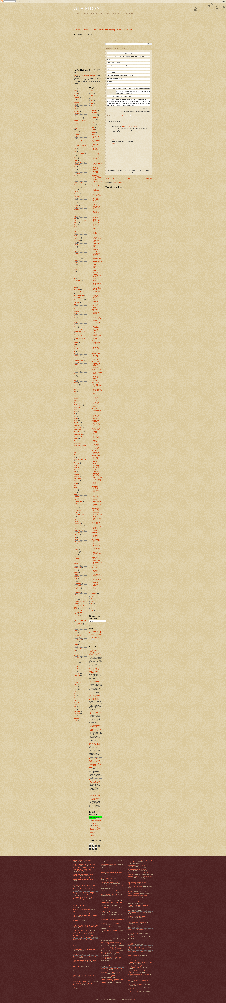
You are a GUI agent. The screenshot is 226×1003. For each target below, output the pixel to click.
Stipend (76, 644)
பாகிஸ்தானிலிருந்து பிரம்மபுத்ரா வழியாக (137, 869)
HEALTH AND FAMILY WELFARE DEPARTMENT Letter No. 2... (96, 246)
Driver (75, 235)
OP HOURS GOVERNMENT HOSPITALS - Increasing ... (97, 220)
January (94, 593)
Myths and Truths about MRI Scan (82, 987)
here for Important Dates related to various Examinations (95, 822)
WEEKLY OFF (95, 185)
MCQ (75, 416)
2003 (92, 606)
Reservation (77, 574)
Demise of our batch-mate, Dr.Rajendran (138, 905)
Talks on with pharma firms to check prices (84, 949)
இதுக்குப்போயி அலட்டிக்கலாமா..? (109, 894)
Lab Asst (76, 387)
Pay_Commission (78, 510)
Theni (75, 664)
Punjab (75, 561)
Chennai (76, 158)
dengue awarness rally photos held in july (111, 972)
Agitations (76, 102)
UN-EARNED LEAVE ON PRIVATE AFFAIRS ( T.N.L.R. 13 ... (96, 439)
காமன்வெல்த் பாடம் (132, 995)
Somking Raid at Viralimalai (108, 927)
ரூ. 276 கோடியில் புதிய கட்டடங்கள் (109, 860)
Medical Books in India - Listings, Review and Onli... (96, 541)
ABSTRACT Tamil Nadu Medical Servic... (96, 342)
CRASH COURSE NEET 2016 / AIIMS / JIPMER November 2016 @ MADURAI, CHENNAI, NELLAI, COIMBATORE (83, 869)
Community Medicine (79, 185)
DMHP (75, 226)
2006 (92, 598)
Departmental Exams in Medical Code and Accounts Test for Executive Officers (95, 697)
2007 (92, 596)
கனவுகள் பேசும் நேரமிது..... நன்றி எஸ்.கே (138, 980)
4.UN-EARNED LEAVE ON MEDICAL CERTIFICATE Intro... (96, 431)
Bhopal (75, 136)
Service (76, 603)
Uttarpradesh (77, 702)
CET (75, 155)
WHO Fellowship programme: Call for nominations (97, 576)
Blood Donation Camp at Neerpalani (110, 923)
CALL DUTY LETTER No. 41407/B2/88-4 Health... (96, 177)
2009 (92, 105)
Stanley (76, 632)
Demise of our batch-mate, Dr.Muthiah (137, 916)
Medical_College (78, 429)
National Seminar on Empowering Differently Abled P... (97, 503)
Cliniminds (76, 164)
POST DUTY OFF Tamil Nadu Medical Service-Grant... (97, 200)
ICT (75, 351)
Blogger (133, 999)
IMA (75, 353)
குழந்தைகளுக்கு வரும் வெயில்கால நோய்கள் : (139, 974)
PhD (75, 537)
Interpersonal (77, 366)
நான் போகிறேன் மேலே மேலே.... (135, 984)
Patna (75, 503)
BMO (75, 143)
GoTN (75, 287)
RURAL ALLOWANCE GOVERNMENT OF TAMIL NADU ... (97, 348)
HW (75, 346)
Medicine (76, 441)
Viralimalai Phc (104, 934)
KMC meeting (76, 979)
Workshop (76, 718)
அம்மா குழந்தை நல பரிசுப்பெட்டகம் (109, 864)
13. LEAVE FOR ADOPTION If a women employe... (96, 398)
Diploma (76, 216)
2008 (92, 108)
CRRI (75, 198)
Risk (75, 581)
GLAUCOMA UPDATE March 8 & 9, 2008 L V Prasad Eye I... (96, 510)
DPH (75, 233)
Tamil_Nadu (77, 657)
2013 (92, 95)
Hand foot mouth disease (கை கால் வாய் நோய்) (140, 962)
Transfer (76, 689)
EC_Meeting (77, 240)
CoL (75, 180)
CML (75, 171)
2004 (92, 603)
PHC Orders (77, 534)
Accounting (76, 97)
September (95, 117)
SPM (75, 628)
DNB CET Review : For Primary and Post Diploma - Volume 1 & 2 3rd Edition (83, 936)
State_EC (76, 637)
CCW (75, 151)
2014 (92, 93)
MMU (75, 452)
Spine (75, 626)
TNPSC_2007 (77, 680)
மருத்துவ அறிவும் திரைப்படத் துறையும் (110, 882)
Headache (76, 311)
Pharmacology (77, 523)
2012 (92, 98)
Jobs (75, 380)
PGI (75, 519)
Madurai (76, 398)
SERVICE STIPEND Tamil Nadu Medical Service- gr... (96, 206)
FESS (75, 267)
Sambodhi (76, 590)
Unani (75, 695)
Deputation (76, 209)
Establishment (77, 258)
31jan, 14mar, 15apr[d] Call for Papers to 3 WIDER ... (96, 569)
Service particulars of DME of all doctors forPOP (79, 612)
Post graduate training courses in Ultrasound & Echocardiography (95, 781)
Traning (76, 686)
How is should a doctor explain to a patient (84, 885)
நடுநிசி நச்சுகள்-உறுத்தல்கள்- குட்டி (136, 926)
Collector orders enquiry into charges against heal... (96, 547)
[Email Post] (130, 115)
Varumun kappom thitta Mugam (109, 930)
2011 (92, 100)
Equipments (77, 253)
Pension (76, 512)
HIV (75, 320)
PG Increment (95, 161)
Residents (76, 576)
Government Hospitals (79, 291)
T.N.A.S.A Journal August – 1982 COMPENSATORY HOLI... (96, 481)
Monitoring (76, 463)
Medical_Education (78, 432)
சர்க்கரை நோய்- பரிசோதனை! (135, 886)
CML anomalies (78, 173)
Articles (76, 123)
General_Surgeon (78, 276)
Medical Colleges (78, 427)
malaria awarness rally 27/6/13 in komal (111, 976)
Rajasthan (76, 563)
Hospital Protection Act (79, 331)
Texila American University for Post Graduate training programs (94, 670)
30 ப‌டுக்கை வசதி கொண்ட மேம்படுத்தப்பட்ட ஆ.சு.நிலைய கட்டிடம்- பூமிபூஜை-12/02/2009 (111, 948)
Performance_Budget (79, 514)
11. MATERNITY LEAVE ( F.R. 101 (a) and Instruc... (96, 404)
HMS (75, 324)
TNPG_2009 (77, 675)
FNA (75, 271)
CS (74, 200)
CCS (75, 149)
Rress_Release (77, 583)
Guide (75, 306)
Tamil (75, 653)
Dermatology (77, 211)
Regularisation (77, 567)
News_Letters (77, 478)
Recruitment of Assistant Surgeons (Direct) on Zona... (95, 304)
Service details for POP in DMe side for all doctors (80, 607)
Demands (76, 205)
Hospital (76, 327)
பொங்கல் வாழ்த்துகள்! (133, 893)
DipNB (75, 218)
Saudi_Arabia (77, 592)
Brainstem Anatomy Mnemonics (81, 909)
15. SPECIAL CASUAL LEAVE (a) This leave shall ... (96, 446)
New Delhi (76, 476)
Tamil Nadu (76, 655)
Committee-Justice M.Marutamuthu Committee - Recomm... (97, 190)
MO (75, 457)
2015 (92, 91)
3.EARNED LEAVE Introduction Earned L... (97, 452)
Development (77, 214)
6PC (75, 95)
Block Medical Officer (79, 141)
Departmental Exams (79, 207)
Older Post (148, 179)
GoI (75, 285)
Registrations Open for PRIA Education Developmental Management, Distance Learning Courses (95, 727)
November (95, 112)
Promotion (76, 552)
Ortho (75, 492)
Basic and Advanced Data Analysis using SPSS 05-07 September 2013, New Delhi (95, 797)
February (94, 134)
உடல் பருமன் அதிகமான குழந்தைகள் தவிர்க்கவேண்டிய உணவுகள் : (136, 966)
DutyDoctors (77, 238)
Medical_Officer (78, 436)
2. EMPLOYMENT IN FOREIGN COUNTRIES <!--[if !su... (97, 384)
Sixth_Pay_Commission (80, 620)
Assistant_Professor (79, 126)
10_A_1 (76, 93)
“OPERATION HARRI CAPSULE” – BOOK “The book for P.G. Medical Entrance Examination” (85, 926)
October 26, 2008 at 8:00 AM (127, 139)
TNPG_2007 (77, 673)
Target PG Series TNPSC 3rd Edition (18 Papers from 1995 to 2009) (83, 933)
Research (76, 572)
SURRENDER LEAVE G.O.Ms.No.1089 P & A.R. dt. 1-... (96, 423)
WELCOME (76, 966)
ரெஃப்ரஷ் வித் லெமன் (133, 991)
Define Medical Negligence (80, 901)
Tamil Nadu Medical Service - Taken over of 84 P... (97, 282)
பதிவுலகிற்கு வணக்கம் (133, 955)
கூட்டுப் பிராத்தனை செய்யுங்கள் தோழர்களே (111, 890)
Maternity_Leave (78, 409)
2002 (92, 608)
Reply (113, 134)
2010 (92, 103)
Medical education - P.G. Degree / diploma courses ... (97, 260)
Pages (75, 499)
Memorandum (77, 443)
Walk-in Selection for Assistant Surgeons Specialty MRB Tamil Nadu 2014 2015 (83, 878)
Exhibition (76, 262)
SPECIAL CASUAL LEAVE (97, 164)
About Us (87, 29)
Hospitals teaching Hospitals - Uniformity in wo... (96, 233)
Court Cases (77, 196)
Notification (76, 481)
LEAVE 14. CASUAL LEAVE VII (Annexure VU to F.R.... (97, 489)
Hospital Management (79, 329)
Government (77, 289)
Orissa (75, 490)
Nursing (76, 483)
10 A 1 (75, 91)
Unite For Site (77, 698)
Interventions (77, 369)
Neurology (76, 474)
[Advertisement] (106, 21)
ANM (75, 115)
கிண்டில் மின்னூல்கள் (133, 960)
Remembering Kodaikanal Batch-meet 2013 (139, 901)
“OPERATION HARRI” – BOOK (81, 930)
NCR (75, 472)
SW (75, 650)
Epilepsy (76, 251)
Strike (75, 646)
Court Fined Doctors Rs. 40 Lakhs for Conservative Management (82, 898)
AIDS (75, 104)
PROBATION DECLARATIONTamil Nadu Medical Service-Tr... (97, 290)
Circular (76, 160)
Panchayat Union (78, 501)
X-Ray (75, 720)
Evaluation (76, 260)
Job (75, 376)
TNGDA (76, 666)
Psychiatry (76, 558)
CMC (75, 167)
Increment (76, 355)
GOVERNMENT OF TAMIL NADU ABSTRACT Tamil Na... (96, 170)
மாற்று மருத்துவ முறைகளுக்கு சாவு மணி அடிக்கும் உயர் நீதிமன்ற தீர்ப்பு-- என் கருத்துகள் (140, 947)
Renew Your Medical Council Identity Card (96, 554)
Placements (77, 539)
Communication (78, 182)
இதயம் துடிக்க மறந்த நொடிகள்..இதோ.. (137, 922)
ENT (75, 247)
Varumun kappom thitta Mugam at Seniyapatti (112, 919)
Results (76, 579)
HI (74, 315)
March (94, 132)
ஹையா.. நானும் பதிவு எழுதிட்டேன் (136, 951)
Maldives (76, 402)
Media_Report (77, 425)
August (94, 119)
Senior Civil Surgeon (79, 601)
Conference (77, 187)
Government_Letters (79, 297)
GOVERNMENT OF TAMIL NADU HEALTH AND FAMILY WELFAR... (96, 458)
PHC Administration (79, 530)
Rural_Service (77, 588)
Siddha (75, 618)
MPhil (75, 465)
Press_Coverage (78, 543)
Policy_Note (77, 541)
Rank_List (76, 565)
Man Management (78, 405)
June (93, 124)
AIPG (75, 109)
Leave (75, 389)
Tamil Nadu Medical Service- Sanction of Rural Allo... (97, 336)
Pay (75, 505)
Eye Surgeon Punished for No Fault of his (84, 889)
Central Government (79, 153)
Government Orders (79, 295)
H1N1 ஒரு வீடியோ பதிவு (106, 939)
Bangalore (76, 134)
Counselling (77, 193)
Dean (75, 202)
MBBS (75, 411)
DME (75, 224)
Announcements (78, 118)
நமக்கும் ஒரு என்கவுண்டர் (134, 988)
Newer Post (109, 179)
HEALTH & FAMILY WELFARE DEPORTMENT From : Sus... (96, 267)
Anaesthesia (77, 113)
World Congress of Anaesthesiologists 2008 (96, 581)
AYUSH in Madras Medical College (82, 860)
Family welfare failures (95, 158)
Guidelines (76, 308)
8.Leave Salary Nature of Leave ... (96, 410)
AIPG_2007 (77, 111)
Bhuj (75, 138)
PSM (75, 556)
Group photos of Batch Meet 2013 (136, 912)
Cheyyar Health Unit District (108, 911)
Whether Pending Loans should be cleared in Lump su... (97, 391)
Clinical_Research (78, 162)
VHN (75, 707)
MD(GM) (76, 418)
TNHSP (76, 668)
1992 (92, 611)
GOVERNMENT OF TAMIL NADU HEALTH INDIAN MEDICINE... (96, 356)
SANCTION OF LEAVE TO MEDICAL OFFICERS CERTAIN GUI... (97, 474)
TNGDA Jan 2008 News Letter (96, 519)
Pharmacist (77, 521)
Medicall (76, 438)
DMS (75, 229)
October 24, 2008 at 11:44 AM (129, 126)
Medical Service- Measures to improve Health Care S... (96, 318)
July (93, 122)
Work (75, 716)
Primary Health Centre (79, 546)
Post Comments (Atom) (119, 182)
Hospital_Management (79, 335)
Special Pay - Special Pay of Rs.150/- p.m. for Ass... (96, 311)
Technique (76, 662)
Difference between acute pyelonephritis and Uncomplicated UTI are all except (84, 912)
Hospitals (76, 342)
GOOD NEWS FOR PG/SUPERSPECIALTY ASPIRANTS (97, 587)
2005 (92, 601)
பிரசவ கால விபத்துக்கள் (106, 878)
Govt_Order (77, 302)
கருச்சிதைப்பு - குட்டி (133, 933)
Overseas (76, 494)
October (94, 115)
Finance (76, 269)
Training (76, 684)
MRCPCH (76, 467)
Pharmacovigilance (78, 526)
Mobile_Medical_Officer (80, 459)
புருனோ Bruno (115, 139)
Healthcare (76, 313)
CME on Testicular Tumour (96, 137)
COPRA (76, 191)
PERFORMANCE (105, 907)
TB (74, 659)
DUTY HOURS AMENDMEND (96, 195)
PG (74, 517)
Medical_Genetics (78, 434)
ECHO (75, 242)
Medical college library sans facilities (96, 498)
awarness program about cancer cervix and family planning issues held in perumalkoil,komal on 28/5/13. (113, 981)
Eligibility (76, 244)
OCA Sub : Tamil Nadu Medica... (96, 323)
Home (78, 29)
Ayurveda (76, 132)
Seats (75, 597)
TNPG (75, 671)
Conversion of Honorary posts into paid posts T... (96, 213)
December (95, 110)
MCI (75, 414)
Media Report (77, 423)
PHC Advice (77, 532)
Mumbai (76, 469)
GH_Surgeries (77, 280)
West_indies (77, 713)
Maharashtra (77, 400)
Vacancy (76, 704)
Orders (75, 487)
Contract (76, 189)
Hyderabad (76, 349)
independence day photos (107, 965)
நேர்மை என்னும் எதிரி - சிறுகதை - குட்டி (137, 929)
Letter (75, 393)
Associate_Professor (79, 128)
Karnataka (76, 385)
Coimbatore (77, 178)
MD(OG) (76, 420)
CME (75, 169)
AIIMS (75, 106)
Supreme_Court (78, 648)
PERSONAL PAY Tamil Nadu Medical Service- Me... (97, 297)
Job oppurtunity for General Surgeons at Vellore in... (97, 142)
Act (74, 100)
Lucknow (76, 396)
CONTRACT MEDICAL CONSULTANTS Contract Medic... (97, 275)
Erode (75, 256)
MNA (75, 455)
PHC (75, 528)
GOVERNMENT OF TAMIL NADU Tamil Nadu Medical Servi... (96, 466)
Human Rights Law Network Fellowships (97, 564)
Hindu (75, 318)
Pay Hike (76, 508)
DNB (75, 231)
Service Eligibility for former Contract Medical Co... (96, 528)
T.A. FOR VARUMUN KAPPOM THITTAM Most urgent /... (96, 329)
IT (74, 373)
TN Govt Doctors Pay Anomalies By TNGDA (95, 744)
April (93, 129)
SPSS (75, 630)
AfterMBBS (87, 8)
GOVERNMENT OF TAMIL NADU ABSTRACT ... (96, 378)
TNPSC (76, 677)
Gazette (76, 273)
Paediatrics (76, 496)
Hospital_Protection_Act (80, 338)
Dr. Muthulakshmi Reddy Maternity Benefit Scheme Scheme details (111, 903)
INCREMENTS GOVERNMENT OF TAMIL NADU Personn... (97, 364)
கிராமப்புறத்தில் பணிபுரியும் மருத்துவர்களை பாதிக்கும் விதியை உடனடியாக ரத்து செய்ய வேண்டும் (95, 653)
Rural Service (77, 585)
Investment (76, 371)
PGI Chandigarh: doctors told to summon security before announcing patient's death (84, 893)
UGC (75, 691)
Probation (76, 549)
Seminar (76, 599)
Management (77, 407)
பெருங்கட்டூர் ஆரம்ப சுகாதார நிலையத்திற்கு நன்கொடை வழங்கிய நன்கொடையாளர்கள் (111, 943)
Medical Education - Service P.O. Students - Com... (96, 254)
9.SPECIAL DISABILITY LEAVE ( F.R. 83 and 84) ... (97, 416)
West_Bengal (77, 711)
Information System (79, 360)
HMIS (75, 322)
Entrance (76, 249)
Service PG (77, 615)
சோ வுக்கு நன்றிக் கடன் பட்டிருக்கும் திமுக (138, 865)
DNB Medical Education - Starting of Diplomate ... (96, 226)
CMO (75, 176)
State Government (78, 635)
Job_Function (77, 378)
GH (74, 278)
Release (76, 570)
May (93, 127)
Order (75, 485)
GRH (75, 304)
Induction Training (78, 357)
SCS (75, 594)
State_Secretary (78, 639)
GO (74, 282)
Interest (76, 364)
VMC (75, 709)
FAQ (75, 264)
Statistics (76, 641)
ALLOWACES (95, 494)
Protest (75, 554)
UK (74, 693)
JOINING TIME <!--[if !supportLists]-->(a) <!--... (97, 371)
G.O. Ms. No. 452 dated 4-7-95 (96, 154)
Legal (75, 391)
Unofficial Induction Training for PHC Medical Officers (114, 29)
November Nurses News (79, 981)
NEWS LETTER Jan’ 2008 (96, 523)
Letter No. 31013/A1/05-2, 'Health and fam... (96, 239)
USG (75, 700)
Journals (76, 382)
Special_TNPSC (78, 624)
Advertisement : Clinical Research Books (83, 939)
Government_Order (78, 299)
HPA (75, 344)
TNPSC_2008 (77, 682)
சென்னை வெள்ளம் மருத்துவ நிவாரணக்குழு (111, 872)
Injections (76, 362)
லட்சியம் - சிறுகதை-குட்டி (134, 936)
